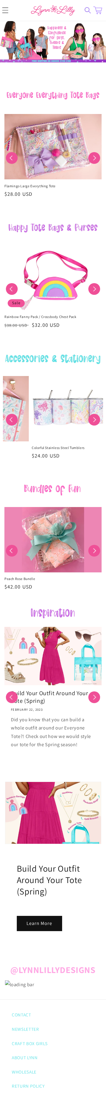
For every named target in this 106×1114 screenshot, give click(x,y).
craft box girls (30, 1043)
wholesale (24, 1072)
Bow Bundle (14, 578)
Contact (21, 1015)
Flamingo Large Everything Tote (30, 186)
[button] (5, 10)
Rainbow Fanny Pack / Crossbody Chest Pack (40, 316)
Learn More (39, 923)
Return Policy (28, 1086)
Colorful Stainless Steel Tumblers (30, 447)
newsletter (25, 1029)
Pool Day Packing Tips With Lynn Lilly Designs (55, 697)
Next (94, 158)
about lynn (25, 1057)
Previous (12, 158)
